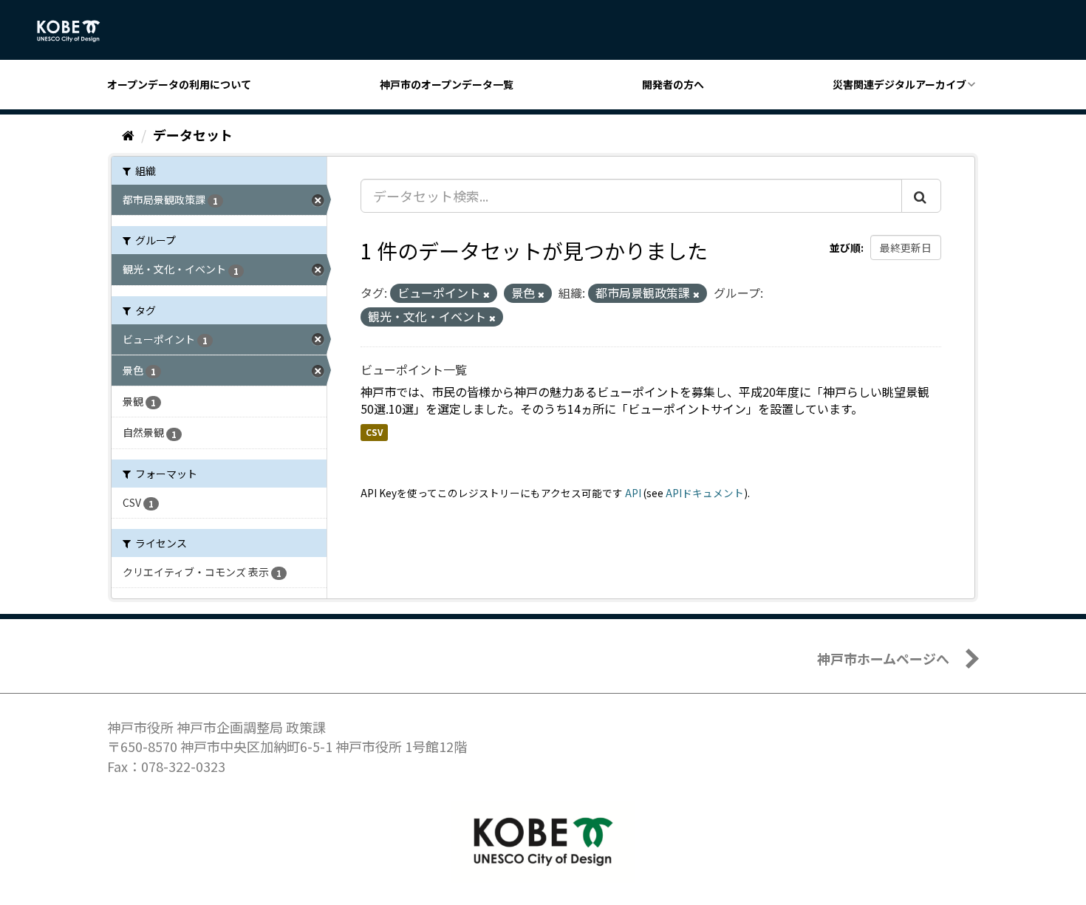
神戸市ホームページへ (883, 658)
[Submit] (921, 196)
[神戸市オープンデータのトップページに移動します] (76, 31)
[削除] (486, 294)
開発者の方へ (673, 84)
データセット (193, 134)
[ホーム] (128, 134)
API (633, 492)
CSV (374, 432)
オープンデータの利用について (179, 84)
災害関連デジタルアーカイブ (899, 84)
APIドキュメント (705, 492)
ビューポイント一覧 (414, 369)
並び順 (845, 247)
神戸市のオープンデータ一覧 (446, 84)
